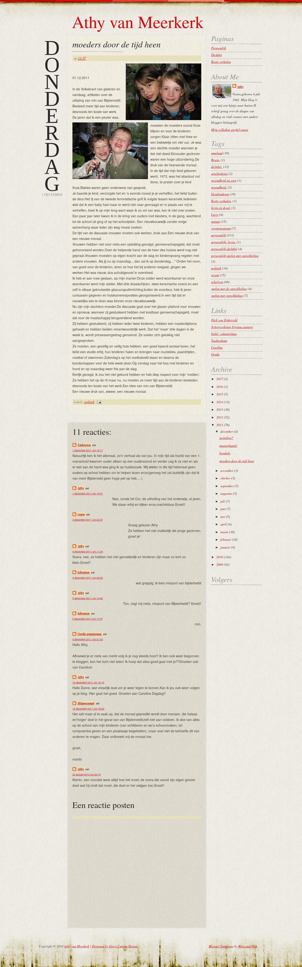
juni (223, 509)
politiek (89, 402)
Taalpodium (219, 340)
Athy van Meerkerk (138, 21)
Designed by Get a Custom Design (115, 946)
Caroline (217, 347)
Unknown (84, 445)
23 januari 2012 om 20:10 (86, 774)
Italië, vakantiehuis (224, 333)
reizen (215, 275)
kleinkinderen (220, 194)
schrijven (217, 282)
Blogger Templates (221, 946)
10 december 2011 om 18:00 (88, 708)
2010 (219, 557)
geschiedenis (219, 173)
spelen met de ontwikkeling (229, 288)
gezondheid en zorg (223, 180)
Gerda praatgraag (90, 634)
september (227, 486)
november (226, 470)
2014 (219, 402)
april (223, 524)
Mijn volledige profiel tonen (229, 129)
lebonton (84, 572)
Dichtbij (216, 55)
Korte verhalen (221, 61)
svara (81, 514)
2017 (219, 379)
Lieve (214, 214)
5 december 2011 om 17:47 (87, 618)
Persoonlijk (218, 48)
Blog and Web (247, 946)
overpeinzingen (221, 228)
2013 (219, 409)
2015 (219, 394)
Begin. (215, 160)
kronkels (224, 453)
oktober (225, 478)
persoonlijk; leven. (223, 242)
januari (225, 547)
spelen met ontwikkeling (227, 295)
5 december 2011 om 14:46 (87, 598)
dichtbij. (216, 166)
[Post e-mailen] (98, 402)
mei (222, 516)
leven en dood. (221, 207)
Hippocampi (86, 703)
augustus (226, 493)
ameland (216, 153)
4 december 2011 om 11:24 (87, 551)
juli (222, 501)
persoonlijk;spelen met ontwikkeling (235, 255)
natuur (215, 221)
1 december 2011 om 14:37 (87, 493)
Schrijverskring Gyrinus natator (232, 327)
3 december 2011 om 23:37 (87, 519)
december (226, 431)
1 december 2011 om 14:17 (87, 450)
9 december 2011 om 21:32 (87, 639)
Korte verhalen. (221, 201)
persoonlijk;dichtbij (224, 249)
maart (224, 532)
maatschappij (228, 445)
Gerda (215, 354)
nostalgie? (226, 437)
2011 (219, 425)
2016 (219, 386)
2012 (219, 417)
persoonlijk (218, 235)
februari (225, 539)
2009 (219, 564)
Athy (81, 488)
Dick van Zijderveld (224, 320)
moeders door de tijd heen (116, 44)
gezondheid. (219, 187)
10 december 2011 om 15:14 (88, 682)
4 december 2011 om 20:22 (87, 577)
